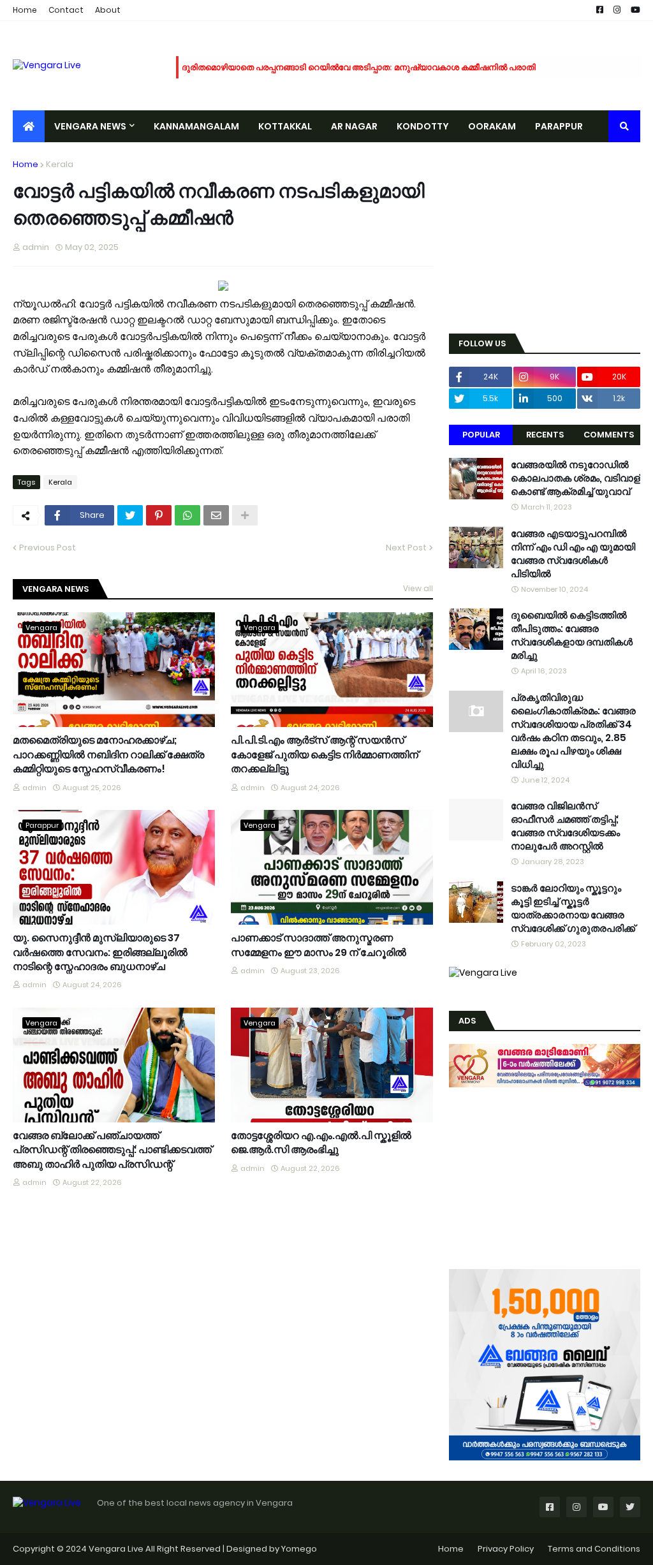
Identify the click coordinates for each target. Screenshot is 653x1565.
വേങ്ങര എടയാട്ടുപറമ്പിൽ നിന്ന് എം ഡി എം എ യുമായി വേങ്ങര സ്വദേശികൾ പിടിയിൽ (573, 553)
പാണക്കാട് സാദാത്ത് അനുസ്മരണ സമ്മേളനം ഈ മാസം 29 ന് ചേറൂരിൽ (318, 945)
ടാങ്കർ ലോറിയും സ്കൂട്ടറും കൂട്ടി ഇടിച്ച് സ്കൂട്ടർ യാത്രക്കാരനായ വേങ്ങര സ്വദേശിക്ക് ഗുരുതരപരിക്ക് (573, 908)
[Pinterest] (159, 515)
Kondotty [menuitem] (423, 126)
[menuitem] (29, 126)
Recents (545, 435)
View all (418, 588)
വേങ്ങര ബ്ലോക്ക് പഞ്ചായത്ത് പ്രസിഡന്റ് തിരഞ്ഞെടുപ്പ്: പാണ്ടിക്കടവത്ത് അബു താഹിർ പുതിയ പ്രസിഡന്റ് (112, 1150)
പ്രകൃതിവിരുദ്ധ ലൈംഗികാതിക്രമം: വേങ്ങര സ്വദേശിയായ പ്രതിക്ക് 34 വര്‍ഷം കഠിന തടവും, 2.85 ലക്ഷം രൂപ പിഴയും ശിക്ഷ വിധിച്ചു (573, 731)
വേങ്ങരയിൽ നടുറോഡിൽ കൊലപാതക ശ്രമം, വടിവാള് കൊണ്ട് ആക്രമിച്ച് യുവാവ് (575, 478)
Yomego (299, 1549)
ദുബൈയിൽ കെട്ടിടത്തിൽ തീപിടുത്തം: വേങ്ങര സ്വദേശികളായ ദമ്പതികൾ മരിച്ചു (572, 635)
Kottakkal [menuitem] (285, 126)
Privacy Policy (506, 1549)
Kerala (59, 164)
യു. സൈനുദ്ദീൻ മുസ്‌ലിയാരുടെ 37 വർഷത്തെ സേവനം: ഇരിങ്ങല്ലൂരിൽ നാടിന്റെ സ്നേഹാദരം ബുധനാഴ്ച (100, 952)
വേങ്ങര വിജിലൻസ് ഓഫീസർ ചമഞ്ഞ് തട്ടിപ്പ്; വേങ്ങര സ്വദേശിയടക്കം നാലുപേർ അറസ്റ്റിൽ (565, 826)
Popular (481, 435)
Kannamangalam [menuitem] (196, 126)
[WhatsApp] (187, 515)
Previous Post (47, 547)
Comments (608, 435)
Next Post (406, 547)
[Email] (216, 515)
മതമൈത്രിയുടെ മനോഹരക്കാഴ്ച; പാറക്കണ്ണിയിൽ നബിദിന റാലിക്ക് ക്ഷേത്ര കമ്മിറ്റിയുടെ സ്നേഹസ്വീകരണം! (108, 754)
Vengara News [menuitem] (90, 126)
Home (25, 9)
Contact (66, 9)
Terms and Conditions (594, 1549)
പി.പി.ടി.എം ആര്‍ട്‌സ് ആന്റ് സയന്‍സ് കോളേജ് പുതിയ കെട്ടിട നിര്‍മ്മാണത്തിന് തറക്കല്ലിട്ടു (324, 754)
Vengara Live (117, 1549)
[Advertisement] (544, 238)
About (108, 9)
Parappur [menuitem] (559, 126)
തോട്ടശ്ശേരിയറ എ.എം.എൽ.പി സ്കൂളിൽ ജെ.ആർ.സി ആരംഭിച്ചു (321, 1143)
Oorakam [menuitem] (492, 126)
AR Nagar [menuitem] (354, 126)
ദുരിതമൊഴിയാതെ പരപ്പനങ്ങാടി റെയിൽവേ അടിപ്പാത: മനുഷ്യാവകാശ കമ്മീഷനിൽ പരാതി (359, 67)
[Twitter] (130, 515)
